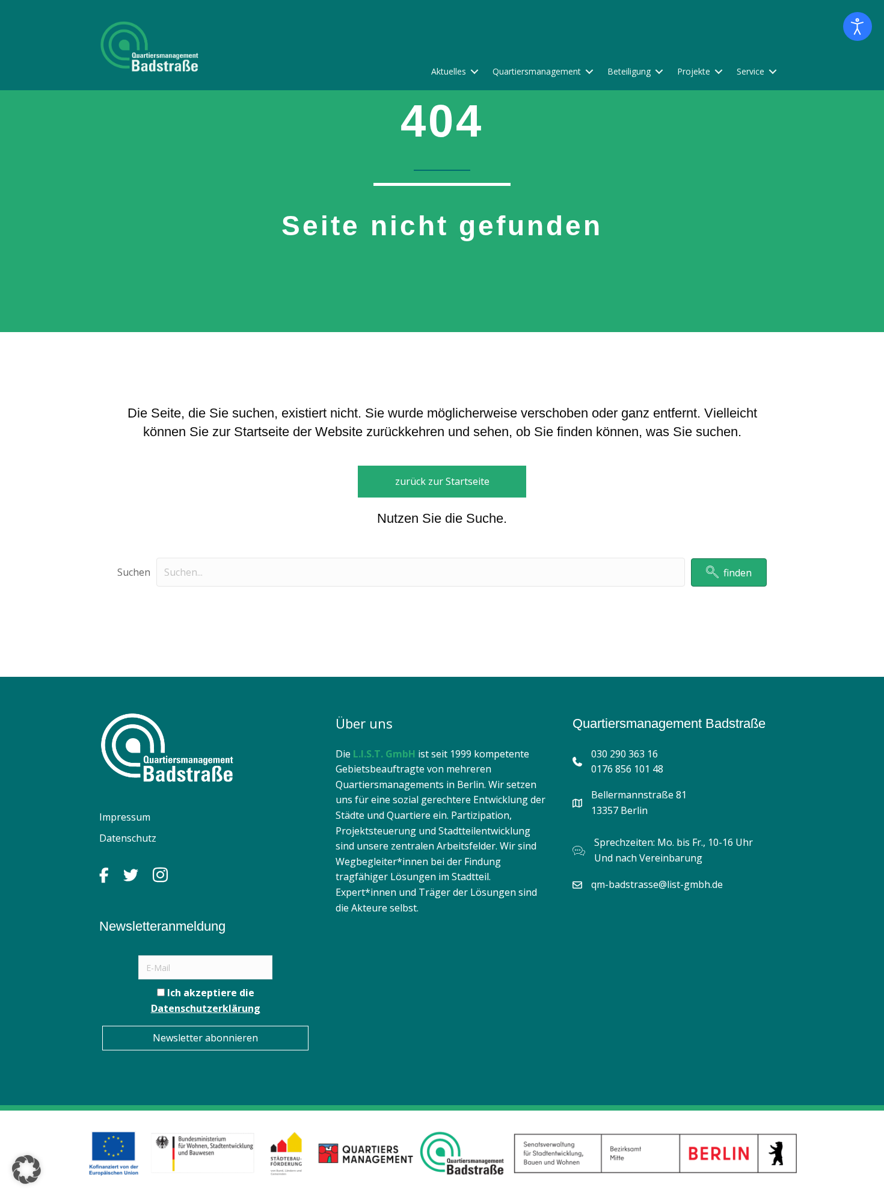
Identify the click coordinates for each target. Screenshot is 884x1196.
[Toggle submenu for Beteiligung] (659, 71)
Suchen (133, 572)
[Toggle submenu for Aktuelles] (474, 71)
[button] (729, 572)
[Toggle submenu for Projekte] (718, 71)
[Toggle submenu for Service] (773, 71)
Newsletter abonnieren (205, 1037)
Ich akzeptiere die (205, 1000)
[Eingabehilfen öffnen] (857, 26)
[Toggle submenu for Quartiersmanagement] (589, 71)
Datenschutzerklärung (205, 1008)
